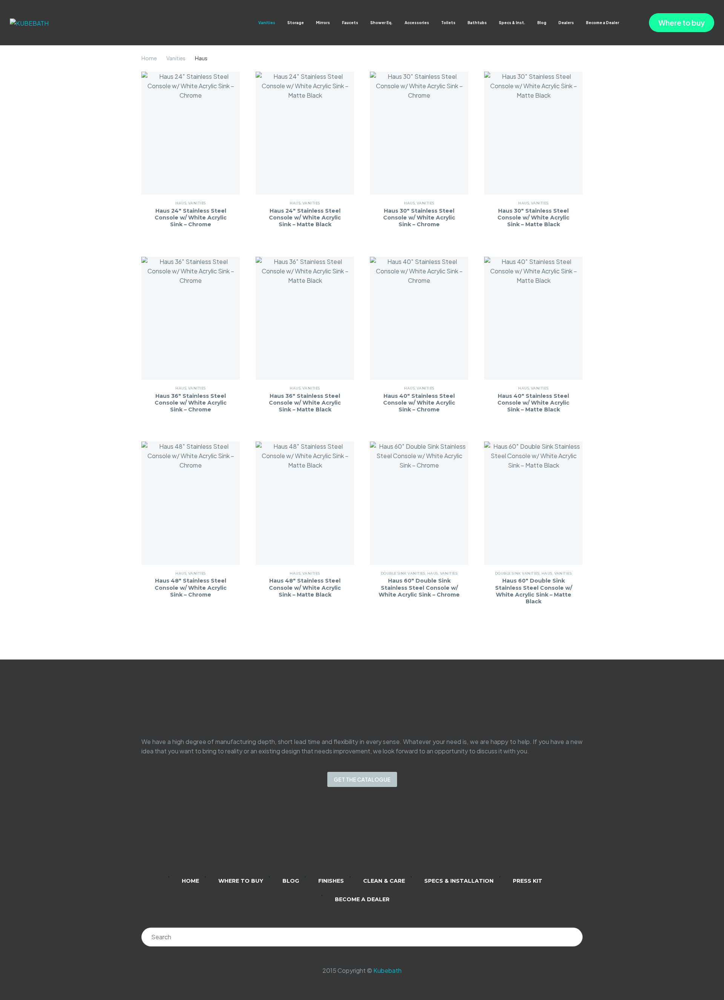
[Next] (369, 653)
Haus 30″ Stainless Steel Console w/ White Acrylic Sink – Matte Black (533, 217)
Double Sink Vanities (403, 573)
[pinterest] (391, 837)
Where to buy (681, 22)
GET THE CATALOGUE (362, 779)
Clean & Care (384, 880)
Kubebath (387, 970)
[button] (626, 23)
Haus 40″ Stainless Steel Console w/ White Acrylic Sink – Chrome (419, 403)
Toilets (448, 22)
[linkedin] (333, 837)
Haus (180, 203)
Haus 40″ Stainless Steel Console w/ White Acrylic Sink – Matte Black (533, 403)
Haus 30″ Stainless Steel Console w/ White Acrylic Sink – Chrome (419, 217)
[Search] (573, 937)
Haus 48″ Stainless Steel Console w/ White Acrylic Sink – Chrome (191, 587)
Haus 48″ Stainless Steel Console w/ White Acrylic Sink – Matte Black (305, 587)
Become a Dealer (602, 22)
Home (149, 58)
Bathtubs (477, 22)
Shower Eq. (381, 22)
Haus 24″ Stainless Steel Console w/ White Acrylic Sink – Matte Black (305, 217)
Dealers (566, 22)
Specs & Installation (459, 880)
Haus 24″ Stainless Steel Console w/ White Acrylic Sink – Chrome (191, 217)
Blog (541, 22)
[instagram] (352, 837)
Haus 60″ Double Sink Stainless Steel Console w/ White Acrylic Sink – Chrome (419, 587)
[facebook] (372, 837)
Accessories (417, 22)
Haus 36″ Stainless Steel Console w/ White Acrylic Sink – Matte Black (305, 403)
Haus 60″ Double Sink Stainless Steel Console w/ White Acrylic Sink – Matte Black (533, 591)
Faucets (350, 22)
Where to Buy (240, 880)
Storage (295, 22)
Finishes (331, 880)
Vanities (266, 22)
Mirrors (323, 22)
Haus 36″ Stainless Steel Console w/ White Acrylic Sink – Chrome (191, 403)
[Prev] (354, 653)
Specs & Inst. (512, 22)
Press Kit (527, 880)
